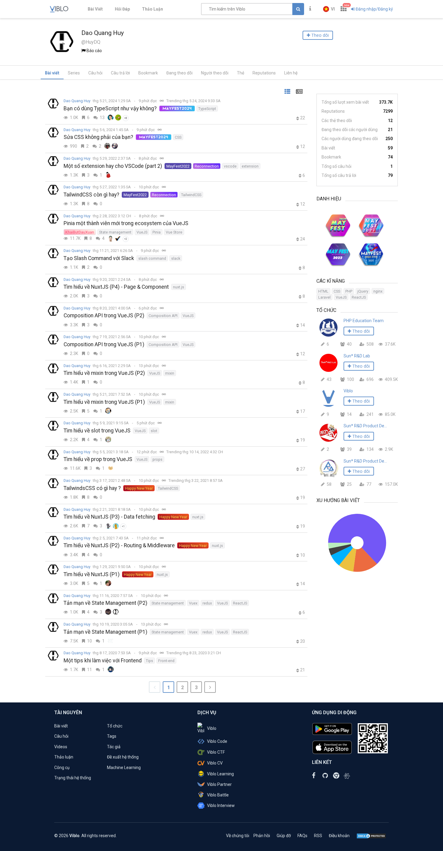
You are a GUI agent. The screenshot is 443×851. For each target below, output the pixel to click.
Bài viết (52, 73)
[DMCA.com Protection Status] (371, 835)
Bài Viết (95, 9)
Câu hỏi (95, 73)
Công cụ (62, 767)
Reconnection (207, 166)
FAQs (302, 835)
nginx (377, 291)
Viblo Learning (220, 773)
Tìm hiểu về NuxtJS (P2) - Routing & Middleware (119, 545)
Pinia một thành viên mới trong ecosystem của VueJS (126, 223)
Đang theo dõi (179, 73)
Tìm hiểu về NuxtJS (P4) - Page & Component (116, 287)
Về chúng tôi (237, 835)
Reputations (264, 73)
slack (175, 258)
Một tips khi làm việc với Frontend (103, 661)
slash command (152, 258)
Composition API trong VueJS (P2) (104, 315)
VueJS (142, 232)
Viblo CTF (216, 752)
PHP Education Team (364, 320)
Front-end (166, 660)
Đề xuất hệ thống (123, 757)
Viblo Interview (221, 805)
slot (154, 431)
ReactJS (240, 603)
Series (74, 73)
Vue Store (174, 232)
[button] (329, 9)
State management (115, 232)
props (157, 459)
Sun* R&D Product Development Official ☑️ (365, 461)
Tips (149, 660)
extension (250, 166)
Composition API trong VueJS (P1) (104, 344)
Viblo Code (217, 741)
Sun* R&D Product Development (365, 425)
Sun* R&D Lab (357, 355)
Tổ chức (114, 726)
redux (207, 603)
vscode (230, 166)
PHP (348, 291)
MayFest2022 (178, 166)
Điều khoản (339, 835)
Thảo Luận (152, 9)
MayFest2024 (177, 108)
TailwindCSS (191, 195)
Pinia (156, 232)
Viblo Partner (219, 784)
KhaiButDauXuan (79, 232)
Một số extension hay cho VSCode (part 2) (113, 166)
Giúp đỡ (284, 835)
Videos (60, 746)
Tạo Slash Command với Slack (99, 258)
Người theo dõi (214, 73)
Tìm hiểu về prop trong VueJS (98, 459)
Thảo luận (63, 757)
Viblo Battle (218, 795)
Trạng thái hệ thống (72, 777)
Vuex (193, 603)
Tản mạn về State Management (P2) (105, 603)
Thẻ (240, 73)
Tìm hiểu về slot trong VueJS (97, 431)
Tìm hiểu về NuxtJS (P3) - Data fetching (109, 517)
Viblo (348, 390)
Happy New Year (139, 488)
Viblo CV (215, 763)
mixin (169, 373)
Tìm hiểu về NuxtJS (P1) (92, 574)
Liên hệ (290, 73)
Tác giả (114, 746)
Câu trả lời (120, 73)
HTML (323, 291)
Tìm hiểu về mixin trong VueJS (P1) (104, 402)
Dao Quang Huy (77, 101)
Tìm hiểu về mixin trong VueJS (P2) (104, 373)
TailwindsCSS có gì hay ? (92, 488)
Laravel (324, 297)
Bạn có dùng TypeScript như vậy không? (110, 108)
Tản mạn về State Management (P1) (105, 632)
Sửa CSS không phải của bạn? (98, 137)
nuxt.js (178, 287)
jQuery (362, 291)
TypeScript (207, 108)
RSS (318, 835)
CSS (178, 137)
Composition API (163, 315)
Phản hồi (261, 835)
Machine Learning (124, 767)
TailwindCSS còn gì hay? (91, 195)
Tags (111, 736)
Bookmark (148, 73)
